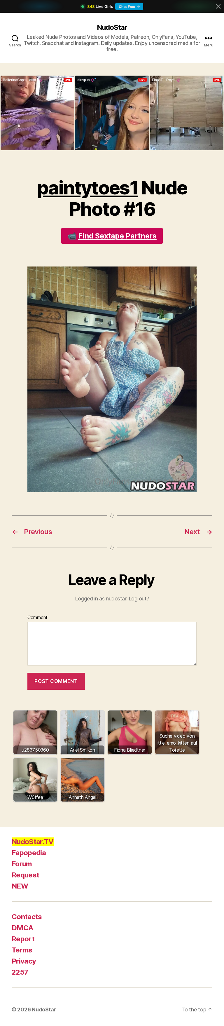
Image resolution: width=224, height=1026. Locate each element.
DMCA (22, 928)
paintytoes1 (87, 187)
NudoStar (112, 27)
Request (25, 875)
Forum (22, 864)
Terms (22, 950)
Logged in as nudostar (100, 598)
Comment (37, 617)
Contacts (27, 916)
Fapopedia (29, 853)
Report (23, 939)
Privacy (24, 961)
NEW (20, 886)
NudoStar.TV (33, 841)
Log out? (139, 598)
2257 (20, 972)
